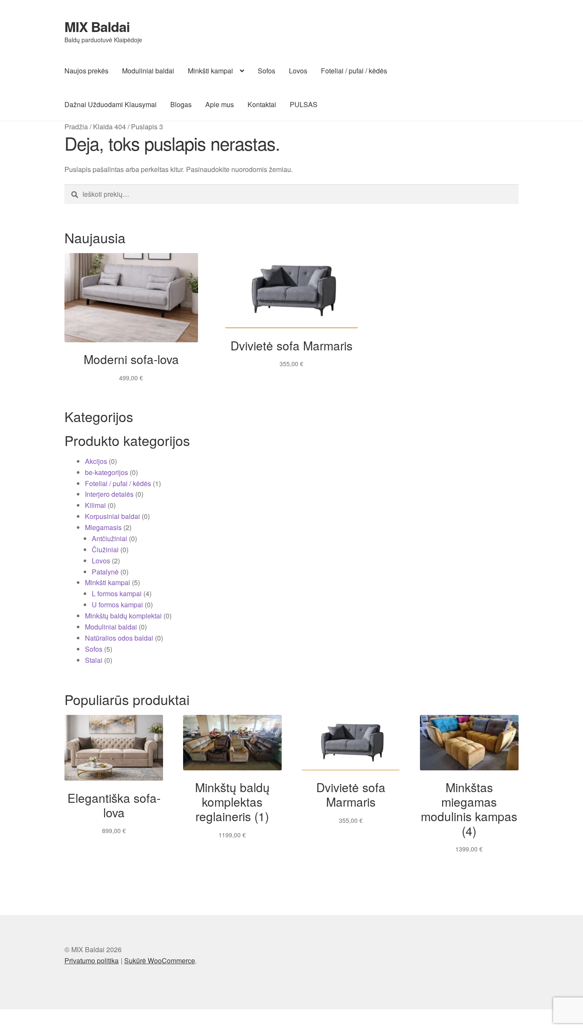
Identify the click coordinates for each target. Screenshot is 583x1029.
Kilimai (95, 505)
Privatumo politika (91, 960)
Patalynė (105, 572)
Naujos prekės (86, 71)
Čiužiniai (105, 549)
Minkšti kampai (210, 71)
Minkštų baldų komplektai (123, 616)
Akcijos (96, 461)
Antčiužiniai (109, 538)
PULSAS (304, 104)
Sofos (266, 71)
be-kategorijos (106, 472)
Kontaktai (262, 104)
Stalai (93, 660)
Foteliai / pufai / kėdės (354, 71)
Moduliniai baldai (148, 71)
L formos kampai (117, 593)
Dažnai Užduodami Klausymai (110, 104)
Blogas (181, 104)
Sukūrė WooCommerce (159, 960)
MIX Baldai (97, 26)
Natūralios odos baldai (119, 638)
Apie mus (219, 104)
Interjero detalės (109, 494)
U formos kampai (117, 604)
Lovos (298, 71)
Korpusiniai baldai (112, 516)
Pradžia (76, 126)
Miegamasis (103, 527)
